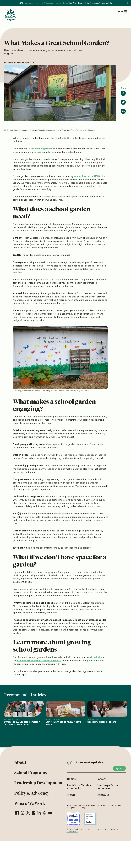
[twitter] (28, 813)
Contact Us (103, 794)
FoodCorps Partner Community (108, 787)
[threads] (44, 813)
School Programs (30, 772)
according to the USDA (87, 176)
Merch (71, 794)
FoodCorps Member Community (79, 787)
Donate (71, 778)
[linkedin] (39, 813)
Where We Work (29, 803)
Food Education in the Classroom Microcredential (46, 3)
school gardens (43, 148)
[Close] (127, 3)
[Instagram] (22, 813)
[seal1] (73, 818)
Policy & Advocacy (31, 793)
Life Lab (95, 657)
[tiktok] (33, 813)
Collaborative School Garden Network (39, 660)
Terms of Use (72, 832)
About (20, 762)
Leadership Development (38, 782)
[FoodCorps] (11, 15)
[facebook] (17, 813)
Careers (101, 778)
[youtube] (50, 813)
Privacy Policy (110, 829)
